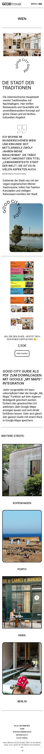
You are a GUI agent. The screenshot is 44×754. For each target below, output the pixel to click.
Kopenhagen (22, 503)
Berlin (22, 701)
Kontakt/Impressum (22, 732)
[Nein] (41, 747)
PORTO (21, 569)
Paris (22, 635)
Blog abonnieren (22, 726)
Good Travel (22, 738)
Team (22, 729)
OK (23, 751)
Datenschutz (22, 735)
